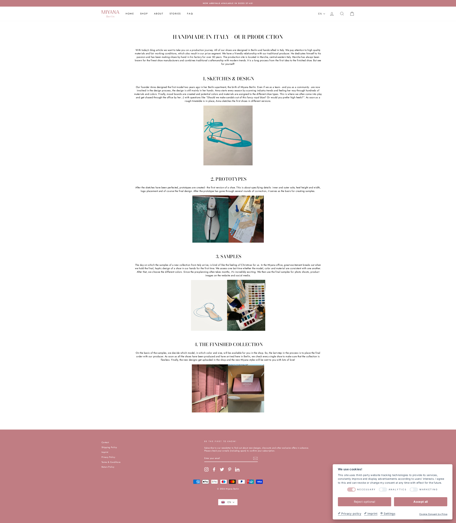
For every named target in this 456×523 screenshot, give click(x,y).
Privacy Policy (108, 457)
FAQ (190, 13)
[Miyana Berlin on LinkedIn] (237, 469)
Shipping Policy (109, 447)
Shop (144, 13)
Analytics (398, 489)
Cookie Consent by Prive (433, 514)
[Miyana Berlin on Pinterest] (229, 469)
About (159, 13)
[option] (228, 3)
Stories (175, 13)
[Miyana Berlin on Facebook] (214, 469)
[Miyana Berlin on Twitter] (222, 469)
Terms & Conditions (111, 462)
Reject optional (364, 501)
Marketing (428, 489)
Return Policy (108, 466)
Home (130, 13)
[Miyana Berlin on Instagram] (206, 469)
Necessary (366, 489)
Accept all (420, 501)
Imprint (105, 452)
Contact (105, 442)
